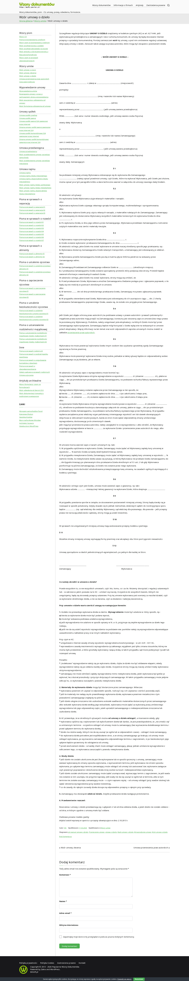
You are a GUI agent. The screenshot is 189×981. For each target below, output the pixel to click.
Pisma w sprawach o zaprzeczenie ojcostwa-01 (32, 289)
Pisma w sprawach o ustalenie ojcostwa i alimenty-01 (35, 267)
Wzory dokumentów (101, 5)
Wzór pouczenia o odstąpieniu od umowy (32, 101)
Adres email (65, 913)
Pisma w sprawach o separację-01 (32, 207)
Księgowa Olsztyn (26, 414)
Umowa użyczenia (26, 375)
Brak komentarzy (65, 836)
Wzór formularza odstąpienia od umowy (35, 106)
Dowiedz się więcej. (124, 979)
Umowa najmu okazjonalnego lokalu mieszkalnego (33, 180)
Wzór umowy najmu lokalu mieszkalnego (35, 188)
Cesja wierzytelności (27, 82)
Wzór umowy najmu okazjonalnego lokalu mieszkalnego (33, 192)
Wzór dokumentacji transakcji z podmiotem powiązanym (31, 394)
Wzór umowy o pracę (27, 70)
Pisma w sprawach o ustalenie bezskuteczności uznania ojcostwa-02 (33, 318)
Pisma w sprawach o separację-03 (32, 213)
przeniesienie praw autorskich (81, 332)
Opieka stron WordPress (28, 426)
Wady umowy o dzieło (125, 832)
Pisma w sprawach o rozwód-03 (31, 228)
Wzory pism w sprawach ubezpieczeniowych (28, 59)
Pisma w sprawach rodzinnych (31, 351)
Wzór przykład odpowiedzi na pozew (33, 48)
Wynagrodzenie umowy (142, 832)
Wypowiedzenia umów (28, 91)
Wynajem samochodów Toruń (31, 411)
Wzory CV (23, 37)
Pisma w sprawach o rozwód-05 (31, 234)
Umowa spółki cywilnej (28, 115)
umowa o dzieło (111, 832)
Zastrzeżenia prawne (155, 5)
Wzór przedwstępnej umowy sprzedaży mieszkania (34, 162)
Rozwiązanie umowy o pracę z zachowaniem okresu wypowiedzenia (33, 95)
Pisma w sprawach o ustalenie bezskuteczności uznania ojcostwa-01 (33, 312)
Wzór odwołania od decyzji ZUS (31, 390)
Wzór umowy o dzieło (160, 832)
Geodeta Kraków (25, 417)
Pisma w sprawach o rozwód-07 (31, 240)
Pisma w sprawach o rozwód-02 (31, 225)
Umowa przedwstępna (28, 151)
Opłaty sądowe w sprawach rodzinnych (34, 372)
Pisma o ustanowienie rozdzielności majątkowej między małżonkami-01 (33, 334)
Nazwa (63, 901)
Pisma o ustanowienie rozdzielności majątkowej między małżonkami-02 (33, 340)
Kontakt (82, 963)
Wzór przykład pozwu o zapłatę (31, 46)
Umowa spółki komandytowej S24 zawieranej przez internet (32, 134)
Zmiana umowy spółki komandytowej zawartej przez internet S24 (34, 140)
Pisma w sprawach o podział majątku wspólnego (33, 355)
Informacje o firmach (123, 5)
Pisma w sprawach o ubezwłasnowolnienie (27, 367)
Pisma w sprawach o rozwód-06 (31, 237)
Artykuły (139, 5)
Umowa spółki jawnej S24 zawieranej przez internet (33, 122)
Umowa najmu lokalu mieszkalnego (33, 176)
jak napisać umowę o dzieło (78, 832)
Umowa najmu (25, 173)
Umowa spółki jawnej (27, 118)
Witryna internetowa (68, 925)
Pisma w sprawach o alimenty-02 (32, 257)
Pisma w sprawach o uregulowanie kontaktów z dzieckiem (32, 361)
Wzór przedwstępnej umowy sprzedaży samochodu (34, 156)
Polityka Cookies (47, 963)
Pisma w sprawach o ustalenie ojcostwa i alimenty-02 (35, 273)
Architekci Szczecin (26, 423)
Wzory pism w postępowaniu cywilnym (34, 42)
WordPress (55, 969)
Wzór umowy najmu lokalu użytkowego (34, 185)
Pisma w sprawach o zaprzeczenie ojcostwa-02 (32, 295)
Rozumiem (139, 979)
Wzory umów (105, 828)
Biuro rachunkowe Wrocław (30, 420)
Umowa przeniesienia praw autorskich (150, 847)
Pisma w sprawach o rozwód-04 (31, 231)
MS (65, 828)
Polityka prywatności (28, 963)
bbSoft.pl (34, 972)
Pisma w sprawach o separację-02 (32, 210)
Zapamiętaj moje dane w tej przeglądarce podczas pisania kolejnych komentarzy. (98, 937)
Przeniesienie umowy (97, 832)
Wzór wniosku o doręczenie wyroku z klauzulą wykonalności (33, 53)
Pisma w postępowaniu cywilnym (32, 39)
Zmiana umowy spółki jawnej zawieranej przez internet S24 (35, 128)
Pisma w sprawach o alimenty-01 (32, 253)
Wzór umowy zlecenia (71, 847)
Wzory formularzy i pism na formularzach (30, 385)
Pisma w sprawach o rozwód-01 (31, 222)
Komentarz (65, 875)
